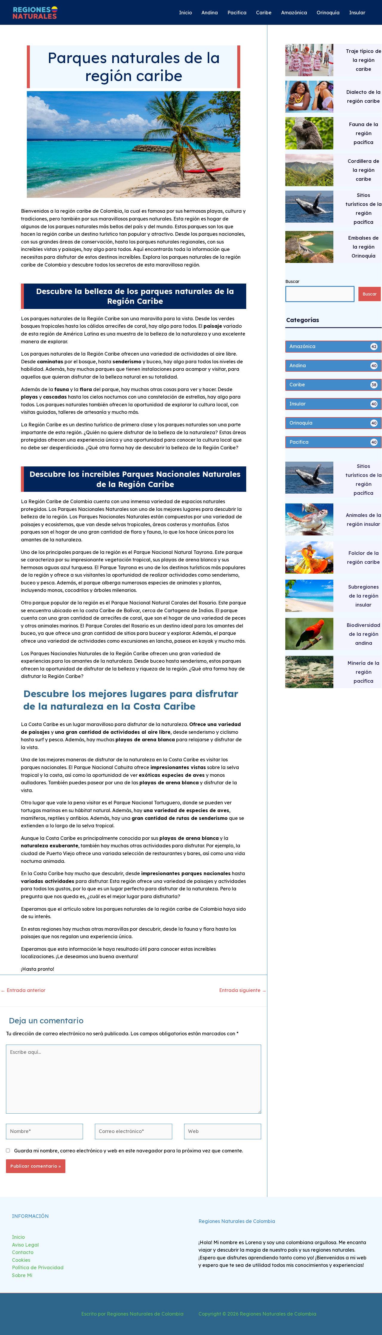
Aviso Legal (25, 1245)
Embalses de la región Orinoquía (363, 247)
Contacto (22, 1252)
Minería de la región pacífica (363, 672)
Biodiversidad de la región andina (363, 634)
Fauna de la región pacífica (363, 133)
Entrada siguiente (243, 990)
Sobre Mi (22, 1275)
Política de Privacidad (38, 1267)
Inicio (18, 1237)
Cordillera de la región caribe (363, 170)
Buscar (292, 281)
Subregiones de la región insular (363, 596)
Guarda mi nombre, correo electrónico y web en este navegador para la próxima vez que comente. (128, 1151)
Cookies (21, 1260)
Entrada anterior (23, 990)
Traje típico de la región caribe (363, 60)
